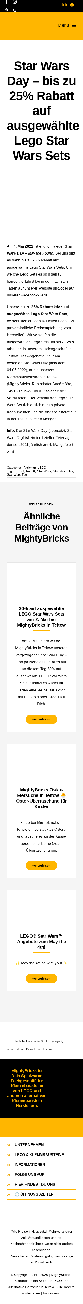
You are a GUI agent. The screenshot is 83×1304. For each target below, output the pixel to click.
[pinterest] (6, 10)
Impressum (51, 1293)
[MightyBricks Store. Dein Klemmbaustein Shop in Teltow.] (11, 23)
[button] (41, 1145)
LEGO (42, 467)
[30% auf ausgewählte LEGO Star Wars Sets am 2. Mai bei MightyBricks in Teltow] (41, 574)
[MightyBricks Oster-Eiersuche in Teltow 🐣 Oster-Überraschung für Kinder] (41, 755)
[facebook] (6, 2)
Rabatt (30, 471)
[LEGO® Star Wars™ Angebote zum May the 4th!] (41, 902)
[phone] (15, 10)
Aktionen (30, 467)
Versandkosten (39, 1237)
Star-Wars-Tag (17, 474)
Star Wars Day (63, 471)
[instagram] (15, 2)
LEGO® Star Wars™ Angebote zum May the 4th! (41, 942)
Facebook (29, 295)
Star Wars (44, 471)
